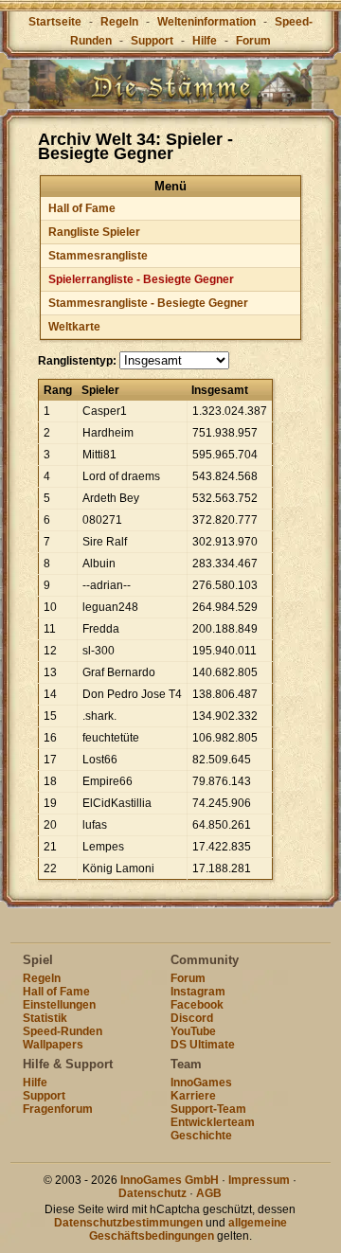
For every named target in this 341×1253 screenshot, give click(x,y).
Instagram (197, 991)
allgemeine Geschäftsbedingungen (188, 1229)
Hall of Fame (82, 208)
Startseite (54, 21)
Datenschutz (152, 1193)
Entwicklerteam (212, 1122)
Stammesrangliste (98, 255)
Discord (191, 1018)
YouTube (193, 1031)
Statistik (45, 1018)
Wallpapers (53, 1044)
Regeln (119, 21)
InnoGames (201, 1082)
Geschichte (201, 1135)
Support (152, 40)
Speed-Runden (62, 1031)
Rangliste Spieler (94, 232)
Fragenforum (58, 1109)
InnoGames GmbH (169, 1180)
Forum (253, 40)
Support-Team (208, 1109)
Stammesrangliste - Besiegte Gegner (148, 303)
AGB (209, 1193)
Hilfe (204, 40)
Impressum (259, 1180)
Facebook (197, 1004)
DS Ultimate (202, 1044)
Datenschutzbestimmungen (128, 1222)
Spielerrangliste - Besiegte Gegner (141, 279)
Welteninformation (206, 21)
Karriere (193, 1095)
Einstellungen (59, 1004)
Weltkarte (74, 326)
